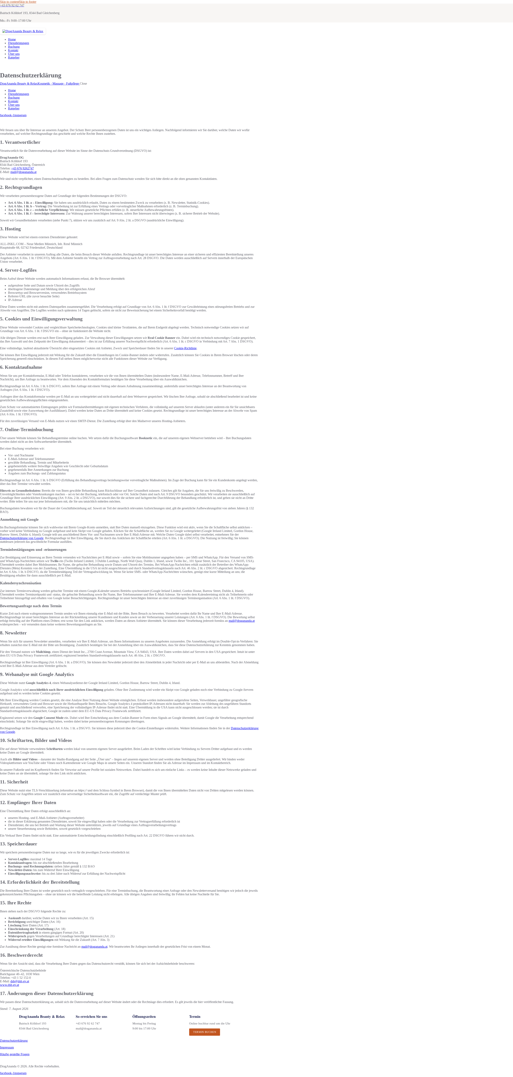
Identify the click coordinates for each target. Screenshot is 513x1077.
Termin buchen (204, 1031)
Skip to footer (27, 1)
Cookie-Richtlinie (185, 348)
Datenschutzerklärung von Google (21, 538)
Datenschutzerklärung (14, 1040)
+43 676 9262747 (22, 168)
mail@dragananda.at (23, 172)
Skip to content (9, 1)
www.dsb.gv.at (9, 985)
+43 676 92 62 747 (88, 1023)
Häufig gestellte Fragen (14, 1054)
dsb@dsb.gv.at (19, 981)
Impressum (7, 1047)
